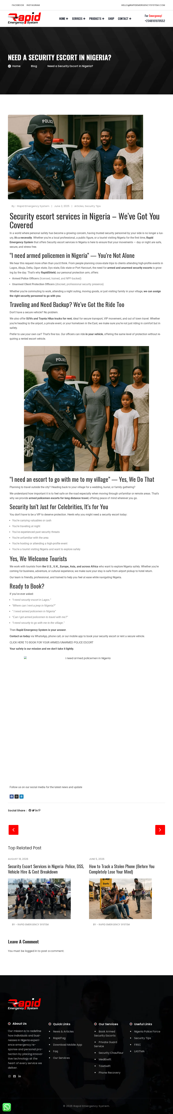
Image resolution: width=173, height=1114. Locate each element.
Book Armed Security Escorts (105, 1034)
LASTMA (139, 1051)
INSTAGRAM (33, 5)
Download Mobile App (67, 1045)
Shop (111, 19)
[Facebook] (12, 797)
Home (62, 19)
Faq (55, 1051)
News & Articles (63, 1031)
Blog (34, 66)
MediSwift (105, 1059)
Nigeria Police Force (147, 1031)
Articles (79, 206)
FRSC (137, 1045)
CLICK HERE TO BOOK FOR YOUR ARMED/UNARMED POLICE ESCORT (51, 642)
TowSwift (105, 1066)
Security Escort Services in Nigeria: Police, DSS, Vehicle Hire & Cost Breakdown (46, 869)
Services (77, 19)
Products (95, 19)
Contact (123, 19)
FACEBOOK (18, 5)
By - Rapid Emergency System (30, 206)
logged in (31, 951)
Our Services (61, 1058)
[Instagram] (17, 797)
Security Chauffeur (111, 1053)
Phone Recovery (109, 1073)
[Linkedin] (21, 797)
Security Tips (93, 206)
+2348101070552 (155, 21)
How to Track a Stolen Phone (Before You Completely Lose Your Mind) (121, 869)
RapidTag (59, 1038)
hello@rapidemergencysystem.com (143, 5)
